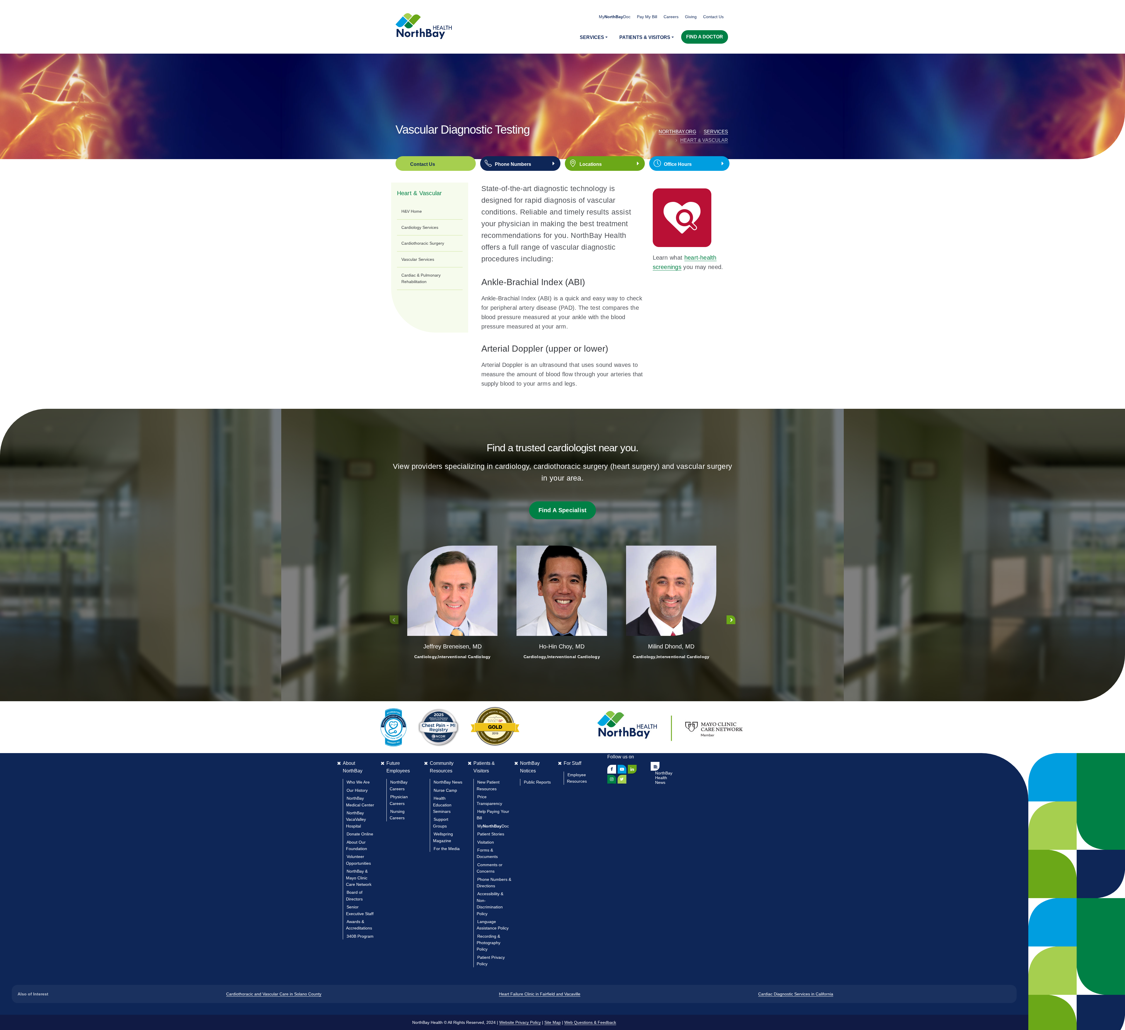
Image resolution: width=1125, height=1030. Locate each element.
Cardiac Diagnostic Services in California (795, 994)
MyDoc (493, 826)
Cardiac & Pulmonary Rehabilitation (421, 278)
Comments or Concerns (489, 868)
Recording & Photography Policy (488, 943)
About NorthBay (352, 767)
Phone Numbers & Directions (494, 882)
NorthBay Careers (399, 785)
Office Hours (678, 164)
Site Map (552, 1022)
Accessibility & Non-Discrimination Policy (490, 903)
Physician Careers (399, 800)
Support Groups (440, 822)
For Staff (572, 763)
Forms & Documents (487, 853)
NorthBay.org (677, 131)
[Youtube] (622, 769)
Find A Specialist (562, 510)
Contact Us (713, 16)
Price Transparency (489, 800)
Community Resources (442, 767)
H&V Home (411, 211)
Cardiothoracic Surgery (422, 243)
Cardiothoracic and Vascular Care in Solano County (273, 994)
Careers (671, 16)
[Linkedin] (632, 769)
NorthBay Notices (530, 767)
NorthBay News (448, 782)
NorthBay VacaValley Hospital (356, 819)
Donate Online (360, 834)
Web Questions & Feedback (590, 1022)
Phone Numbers (513, 164)
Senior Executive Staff (360, 910)
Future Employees (398, 767)
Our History (357, 790)
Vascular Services (417, 259)
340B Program (360, 936)
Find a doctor (704, 36)
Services (716, 131)
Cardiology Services (419, 227)
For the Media (447, 848)
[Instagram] (611, 779)
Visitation (485, 842)
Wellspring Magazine (443, 837)
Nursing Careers (397, 814)
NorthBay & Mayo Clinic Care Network (358, 878)
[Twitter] (622, 779)
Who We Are (358, 782)
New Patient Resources (488, 785)
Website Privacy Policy (520, 1022)
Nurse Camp (445, 790)
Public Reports (537, 782)
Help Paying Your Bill (493, 814)
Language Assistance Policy (493, 924)
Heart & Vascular (704, 140)
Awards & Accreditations (359, 924)
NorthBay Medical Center (360, 801)
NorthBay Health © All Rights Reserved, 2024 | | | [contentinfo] (514, 1022)
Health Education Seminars (442, 805)
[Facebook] (611, 769)
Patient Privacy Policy (491, 960)
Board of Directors (354, 895)
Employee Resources (577, 778)
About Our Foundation (356, 845)
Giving (691, 16)
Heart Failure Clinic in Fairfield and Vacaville (539, 994)
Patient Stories (490, 834)
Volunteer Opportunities (358, 859)
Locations (590, 164)
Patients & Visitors (484, 767)
